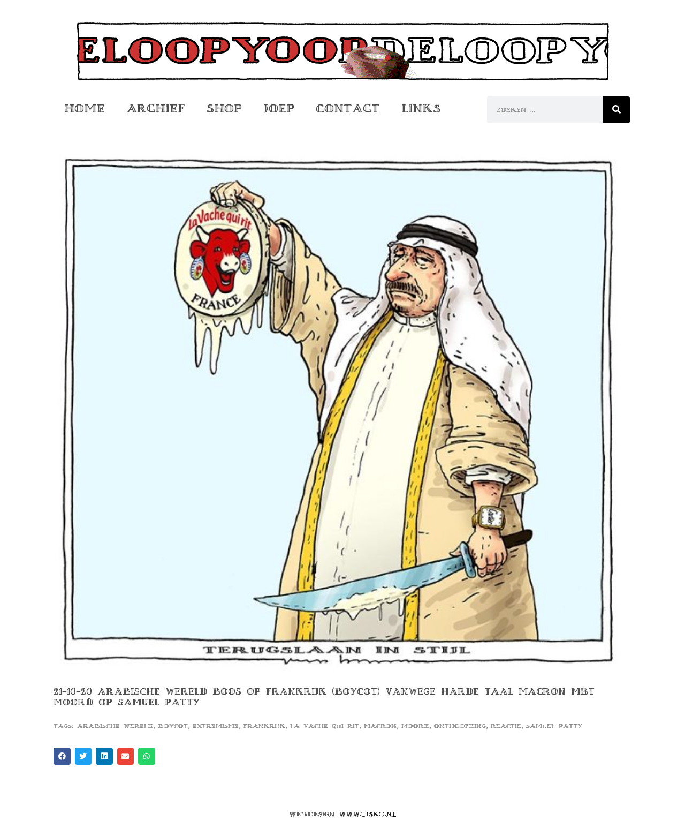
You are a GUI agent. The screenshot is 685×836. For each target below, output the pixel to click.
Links (420, 108)
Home (84, 108)
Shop (224, 108)
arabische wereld (115, 726)
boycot (173, 726)
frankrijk (264, 726)
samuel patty (554, 726)
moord (415, 726)
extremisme (216, 726)
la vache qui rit (324, 726)
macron (380, 726)
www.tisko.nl (368, 814)
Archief (155, 108)
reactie (506, 726)
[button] (62, 756)
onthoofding (460, 726)
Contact (348, 108)
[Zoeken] (616, 109)
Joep (278, 108)
